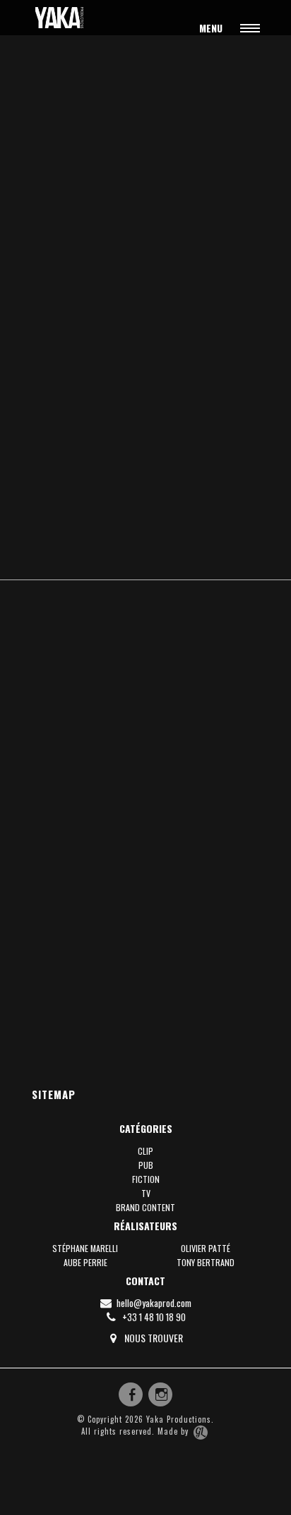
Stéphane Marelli (85, 1248)
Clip (145, 1151)
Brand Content (145, 1207)
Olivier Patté (205, 1248)
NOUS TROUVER (152, 1338)
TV (145, 1193)
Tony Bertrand (205, 1262)
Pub (145, 1165)
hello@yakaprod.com (152, 1303)
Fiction (146, 1179)
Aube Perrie (85, 1262)
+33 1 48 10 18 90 (153, 1317)
